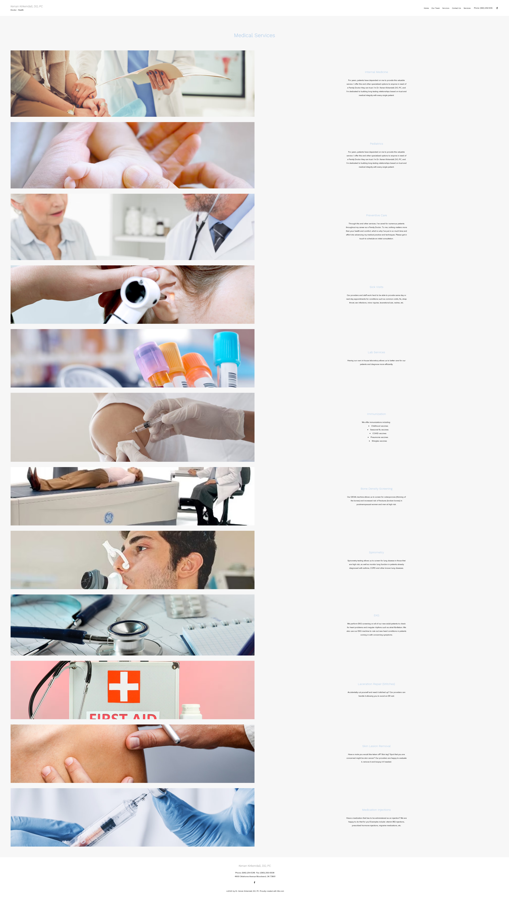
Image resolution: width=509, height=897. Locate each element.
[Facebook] (497, 8)
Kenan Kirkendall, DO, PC (27, 6)
